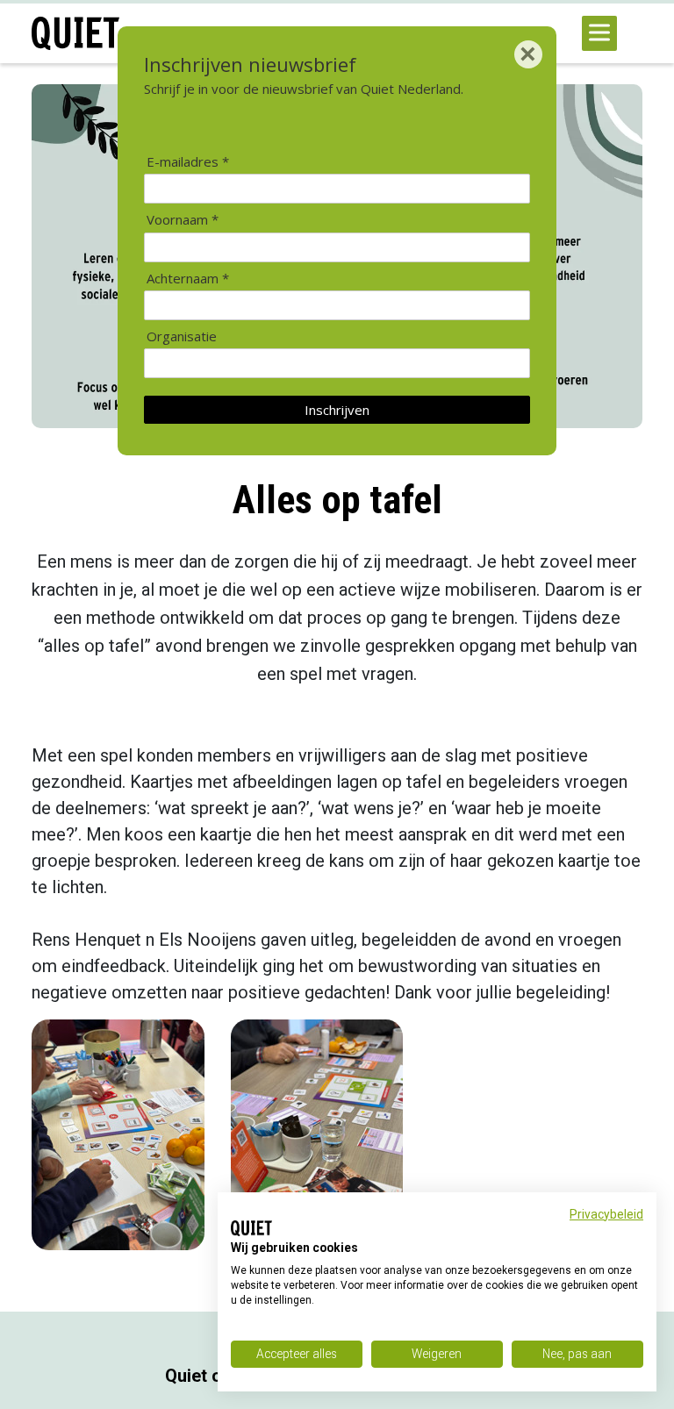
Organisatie (182, 336)
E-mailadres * (188, 162)
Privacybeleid (606, 1214)
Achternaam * (188, 278)
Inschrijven (337, 409)
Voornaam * (183, 219)
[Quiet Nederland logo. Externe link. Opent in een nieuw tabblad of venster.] (251, 1228)
